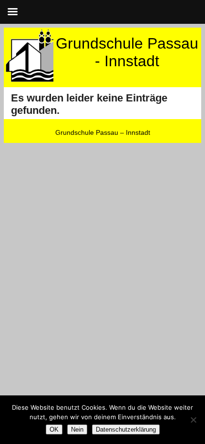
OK (54, 429)
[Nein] (193, 419)
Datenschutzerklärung (126, 429)
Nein (77, 429)
